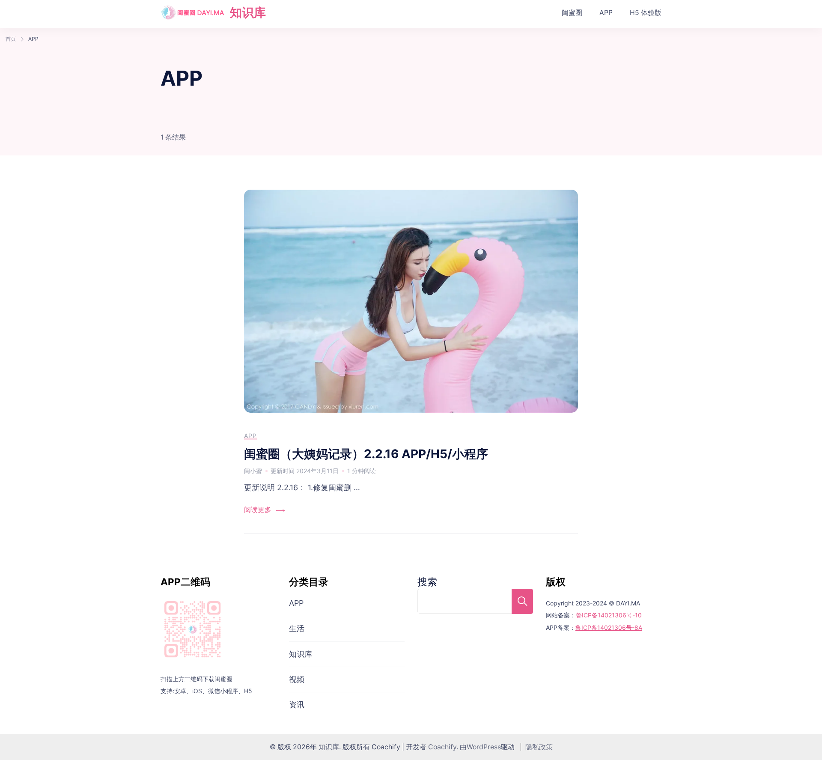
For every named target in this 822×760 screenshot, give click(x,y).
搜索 (427, 581)
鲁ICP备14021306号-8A (608, 627)
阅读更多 (257, 510)
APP (606, 13)
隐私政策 (539, 747)
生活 (296, 628)
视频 (296, 679)
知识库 (248, 12)
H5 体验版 (645, 13)
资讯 (296, 704)
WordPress (484, 747)
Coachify (442, 747)
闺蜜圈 (572, 13)
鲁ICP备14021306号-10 (609, 615)
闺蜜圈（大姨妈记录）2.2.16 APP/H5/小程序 (366, 454)
